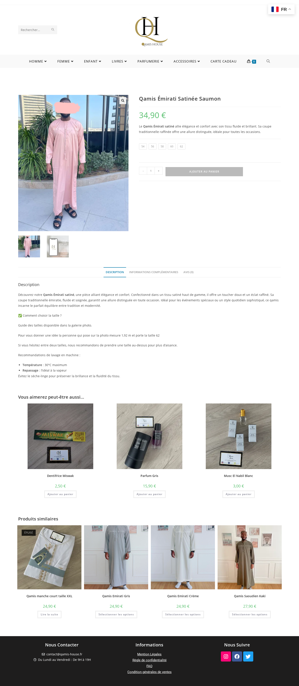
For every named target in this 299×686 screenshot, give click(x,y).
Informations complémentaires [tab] (153, 272)
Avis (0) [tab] (188, 272)
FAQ (149, 666)
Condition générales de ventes (149, 672)
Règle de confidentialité (149, 660)
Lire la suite (49, 614)
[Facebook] (237, 656)
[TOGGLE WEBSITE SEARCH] (268, 61)
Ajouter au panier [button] (60, 494)
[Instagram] (226, 656)
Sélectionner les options (116, 614)
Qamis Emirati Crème (183, 596)
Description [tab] (115, 272)
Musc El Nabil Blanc (238, 476)
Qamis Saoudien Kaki (250, 596)
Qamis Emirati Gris (116, 596)
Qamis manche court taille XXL (49, 596)
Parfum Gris (149, 476)
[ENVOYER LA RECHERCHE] (53, 29)
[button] (122, 100)
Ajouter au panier (204, 171)
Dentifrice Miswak (60, 476)
